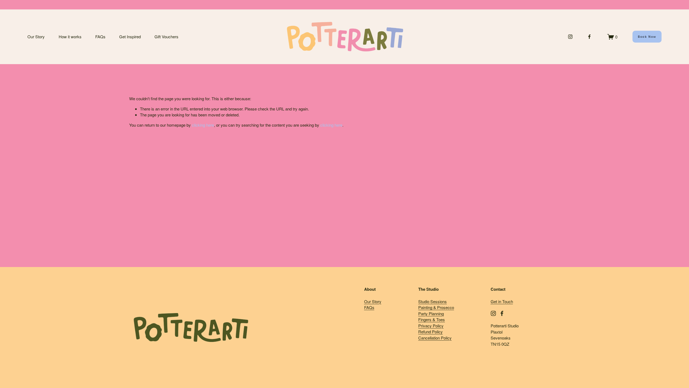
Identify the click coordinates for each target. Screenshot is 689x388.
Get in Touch (502, 301)
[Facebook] (589, 36)
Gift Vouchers (166, 36)
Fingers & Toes (431, 319)
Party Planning (431, 313)
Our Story (36, 36)
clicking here (203, 125)
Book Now (647, 37)
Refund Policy (430, 331)
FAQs (100, 36)
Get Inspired (130, 36)
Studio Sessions (432, 301)
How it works (70, 36)
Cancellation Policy (435, 338)
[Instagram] (570, 36)
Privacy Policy (431, 325)
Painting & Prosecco (436, 307)
